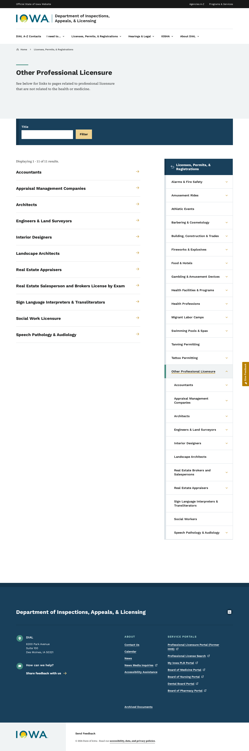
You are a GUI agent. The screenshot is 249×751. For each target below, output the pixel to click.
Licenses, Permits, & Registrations (53, 49)
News (128, 658)
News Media (138, 665)
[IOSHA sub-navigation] (172, 36)
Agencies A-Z (196, 4)
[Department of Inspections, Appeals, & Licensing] (33, 18)
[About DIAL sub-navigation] (198, 36)
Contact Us (131, 644)
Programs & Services (221, 4)
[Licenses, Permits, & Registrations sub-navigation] (120, 36)
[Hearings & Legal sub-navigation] (153, 36)
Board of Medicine (184, 669)
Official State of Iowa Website (33, 4)
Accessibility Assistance (140, 672)
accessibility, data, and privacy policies (132, 741)
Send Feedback (85, 733)
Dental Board (181, 683)
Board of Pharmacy (185, 690)
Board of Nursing (184, 676)
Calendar (130, 651)
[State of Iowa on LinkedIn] (229, 614)
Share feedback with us (43, 673)
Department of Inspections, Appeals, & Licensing (82, 18)
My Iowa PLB (181, 662)
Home (23, 49)
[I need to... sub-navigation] (63, 36)
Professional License (187, 656)
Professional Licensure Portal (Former (193, 647)
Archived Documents (138, 707)
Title (25, 126)
